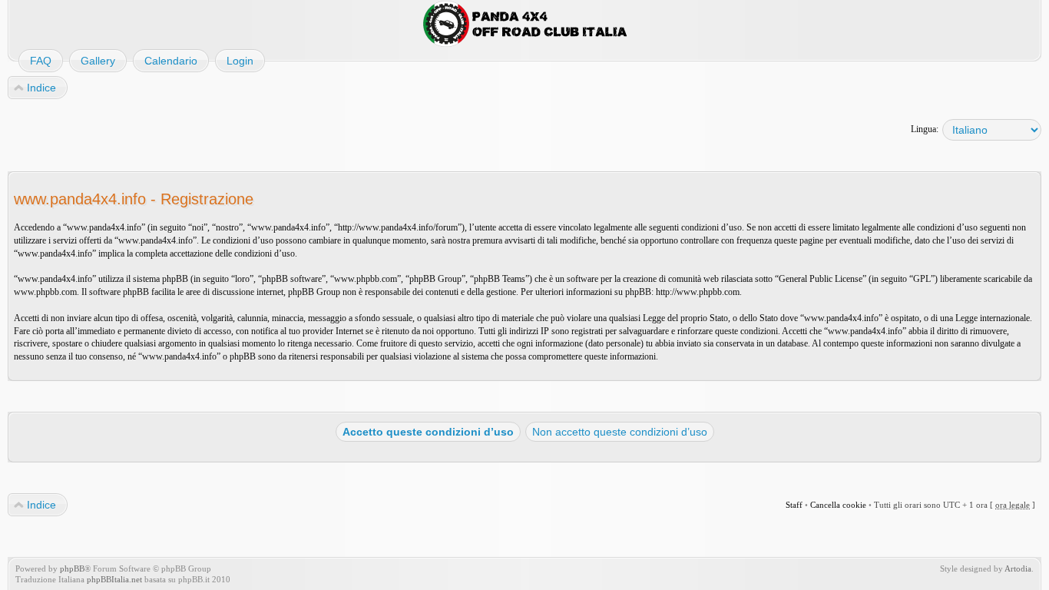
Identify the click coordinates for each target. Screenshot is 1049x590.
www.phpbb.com (45, 292)
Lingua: (924, 129)
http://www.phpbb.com (698, 292)
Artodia (1017, 568)
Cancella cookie (838, 504)
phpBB (72, 568)
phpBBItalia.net (114, 579)
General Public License (820, 278)
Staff (794, 504)
